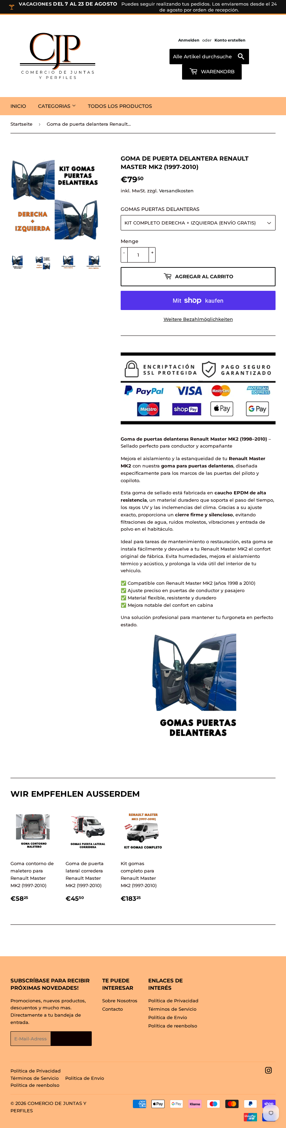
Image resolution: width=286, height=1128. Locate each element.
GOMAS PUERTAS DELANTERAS (160, 209)
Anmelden (189, 40)
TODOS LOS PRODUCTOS (120, 106)
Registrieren (71, 1038)
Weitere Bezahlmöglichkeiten (198, 319)
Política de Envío (167, 1017)
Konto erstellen (230, 40)
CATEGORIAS (55, 106)
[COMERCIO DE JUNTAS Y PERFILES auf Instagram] (268, 1071)
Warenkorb (217, 71)
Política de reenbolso (172, 1026)
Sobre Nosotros (119, 1000)
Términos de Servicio (172, 1009)
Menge (129, 241)
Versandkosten (176, 190)
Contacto (112, 1009)
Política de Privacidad (173, 1000)
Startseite (21, 124)
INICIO (18, 106)
